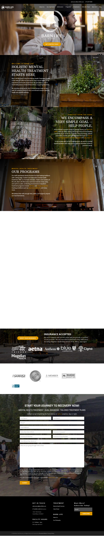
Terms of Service (62, 477)
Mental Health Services (58, 506)
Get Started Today (52, 44)
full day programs (42, 185)
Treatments (76, 7)
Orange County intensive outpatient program (75, 136)
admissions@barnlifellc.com (77, 2)
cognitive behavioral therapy (71, 298)
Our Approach (51, 7)
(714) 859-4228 (36, 509)
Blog (100, 7)
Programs (68, 7)
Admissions (60, 7)
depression (32, 188)
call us (59, 414)
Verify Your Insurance (28, 338)
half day (31, 185)
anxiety (38, 188)
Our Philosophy (84, 150)
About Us (41, 7)
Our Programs (19, 200)
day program (88, 137)
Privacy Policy (46, 474)
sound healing (90, 301)
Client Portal (56, 509)
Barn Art (94, 7)
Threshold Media (43, 533)
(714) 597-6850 (88, 2)
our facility (18, 97)
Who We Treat (86, 7)
